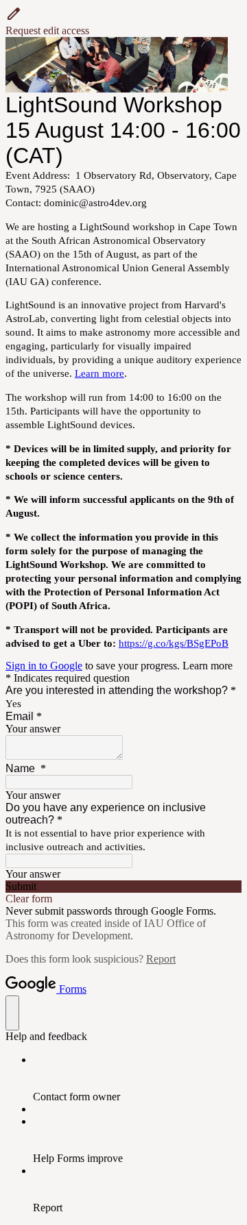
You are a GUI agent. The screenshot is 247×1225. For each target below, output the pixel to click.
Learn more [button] (208, 665)
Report (161, 959)
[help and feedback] (12, 1012)
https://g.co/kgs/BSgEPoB (173, 643)
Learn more (99, 373)
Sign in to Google (43, 665)
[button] (123, 21)
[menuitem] (137, 1078)
